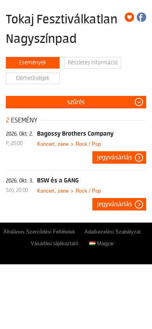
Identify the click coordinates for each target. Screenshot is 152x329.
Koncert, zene (53, 144)
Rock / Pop (88, 144)
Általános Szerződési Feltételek (39, 232)
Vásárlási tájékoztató (54, 243)
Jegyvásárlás (114, 157)
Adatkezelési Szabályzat (113, 232)
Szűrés (76, 102)
